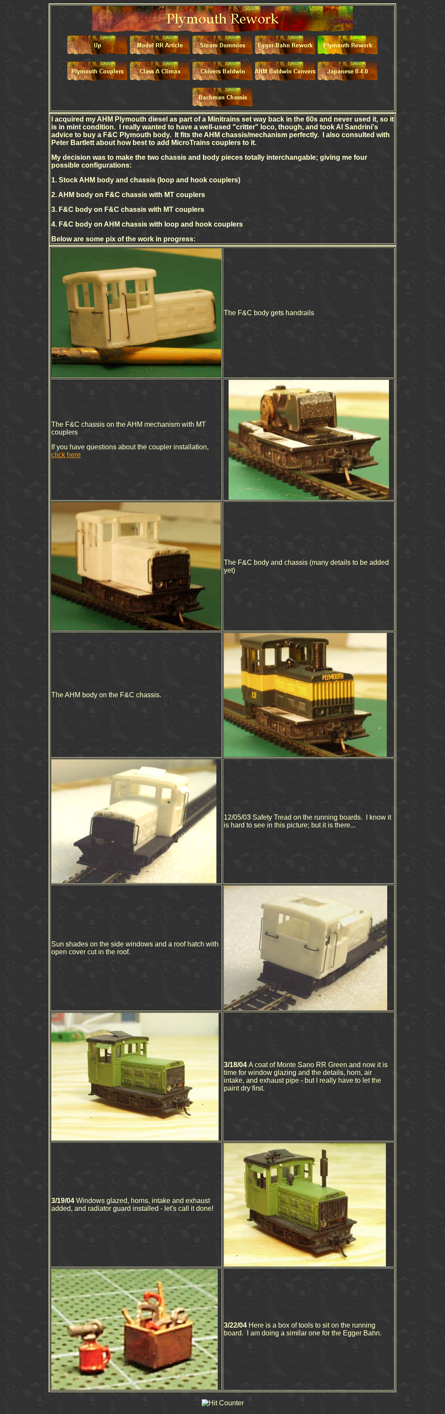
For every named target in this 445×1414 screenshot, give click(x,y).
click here (66, 454)
